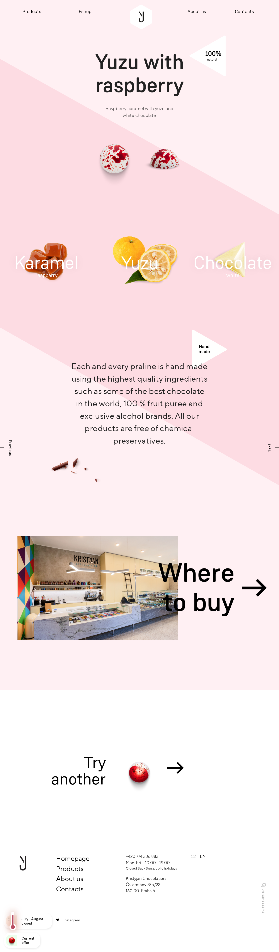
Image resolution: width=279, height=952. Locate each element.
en (203, 856)
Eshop (85, 11)
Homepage (73, 858)
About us (196, 11)
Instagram (71, 920)
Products (31, 11)
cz (193, 856)
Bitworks (263, 885)
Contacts (244, 11)
